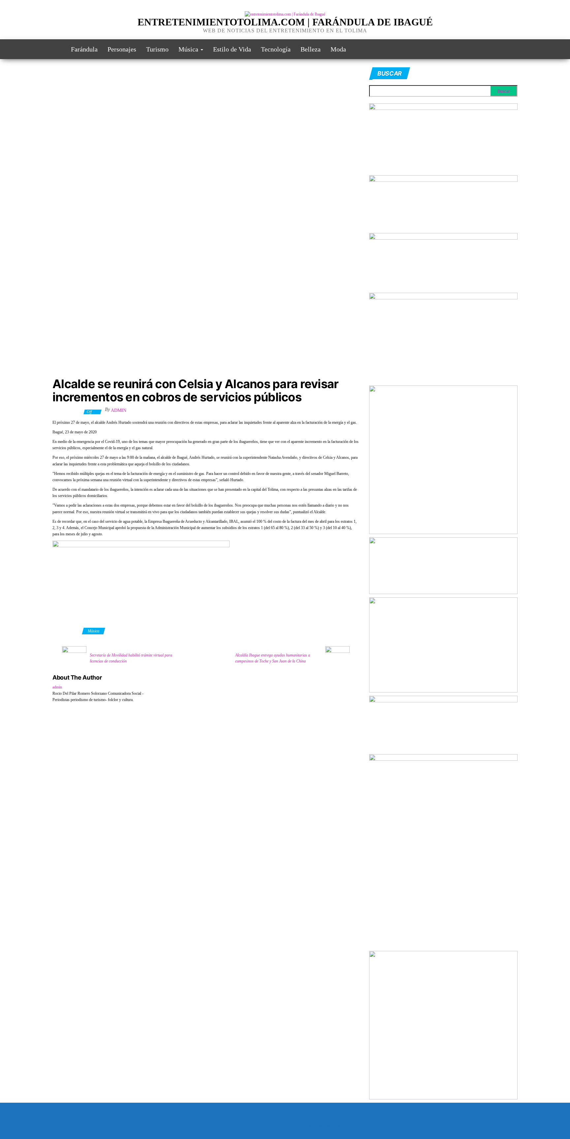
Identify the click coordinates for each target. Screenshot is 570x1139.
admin (118, 410)
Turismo (157, 49)
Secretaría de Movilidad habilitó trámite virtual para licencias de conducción (131, 658)
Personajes (122, 49)
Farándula (84, 49)
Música (189, 49)
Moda (338, 49)
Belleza (311, 49)
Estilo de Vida (232, 49)
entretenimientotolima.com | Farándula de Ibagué (285, 22)
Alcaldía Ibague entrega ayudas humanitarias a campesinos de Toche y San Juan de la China (272, 658)
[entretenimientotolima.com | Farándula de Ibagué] (57, 49)
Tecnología (276, 49)
